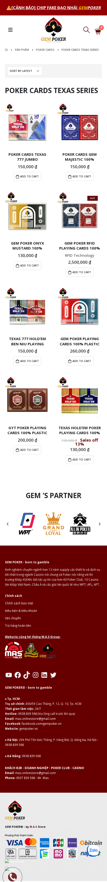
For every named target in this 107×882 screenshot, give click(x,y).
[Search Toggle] (86, 30)
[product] (27, 125)
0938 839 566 (27, 714)
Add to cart (29, 176)
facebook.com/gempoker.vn (41, 724)
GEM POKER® (14, 827)
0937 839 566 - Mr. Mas (32, 778)
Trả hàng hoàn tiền (18, 625)
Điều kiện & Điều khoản (21, 611)
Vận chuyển (13, 618)
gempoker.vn (28, 728)
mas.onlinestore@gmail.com (35, 719)
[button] (7, 523)
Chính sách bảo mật (19, 603)
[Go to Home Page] (6, 49)
